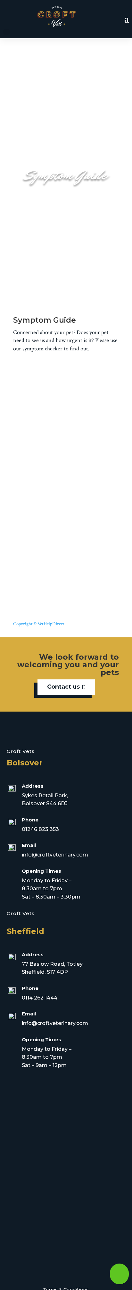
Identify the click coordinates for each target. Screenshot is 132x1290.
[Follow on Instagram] (60, 1269)
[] (119, 1283)
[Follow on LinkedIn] (71, 1269)
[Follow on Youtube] (93, 1269)
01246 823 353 (40, 829)
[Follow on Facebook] (39, 1269)
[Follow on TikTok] (82, 1269)
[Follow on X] (49, 1269)
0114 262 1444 (39, 998)
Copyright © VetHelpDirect (38, 624)
